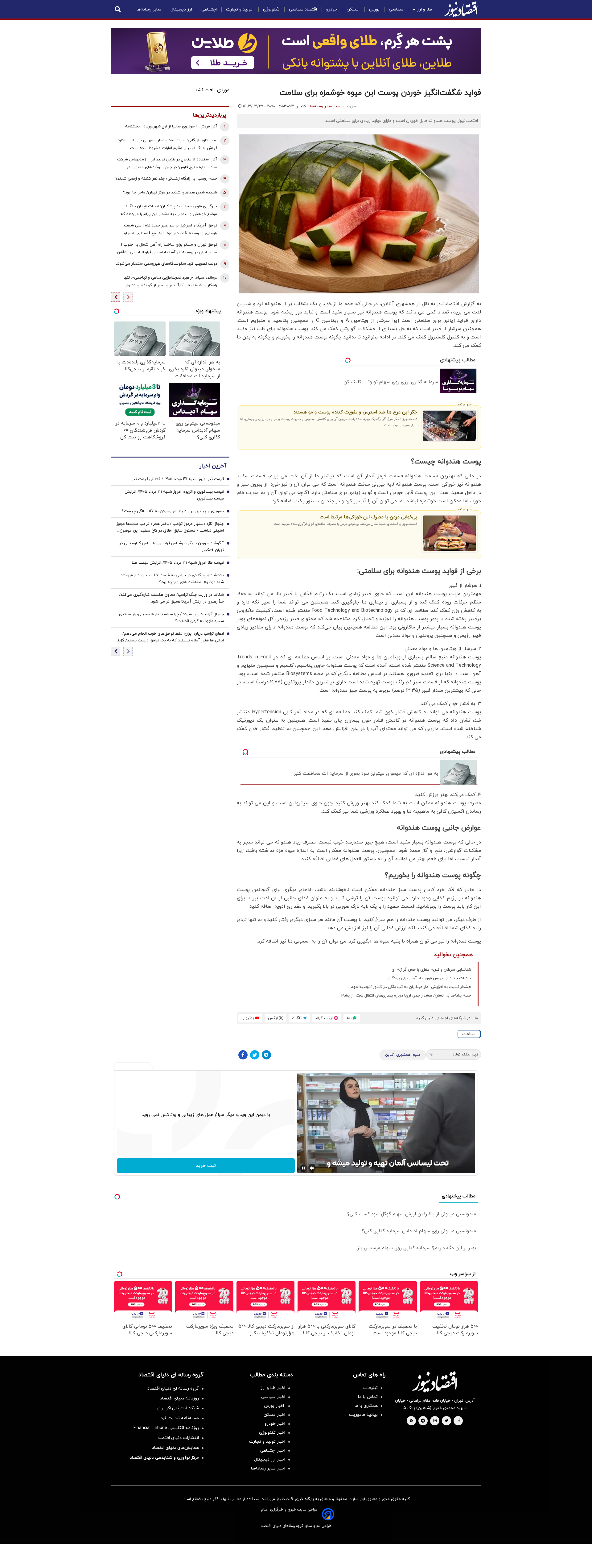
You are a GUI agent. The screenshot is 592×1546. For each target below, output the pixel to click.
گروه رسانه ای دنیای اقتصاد (173, 1388)
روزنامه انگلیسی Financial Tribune (166, 1428)
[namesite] (461, 9)
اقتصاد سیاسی (303, 9)
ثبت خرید (206, 1165)
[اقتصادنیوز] (435, 1382)
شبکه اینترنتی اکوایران (178, 1408)
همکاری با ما (366, 1406)
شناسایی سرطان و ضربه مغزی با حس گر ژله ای (431, 969)
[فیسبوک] (243, 1054)
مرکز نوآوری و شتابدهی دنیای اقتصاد (164, 1458)
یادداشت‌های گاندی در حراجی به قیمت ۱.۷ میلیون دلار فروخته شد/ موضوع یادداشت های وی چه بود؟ (172, 579)
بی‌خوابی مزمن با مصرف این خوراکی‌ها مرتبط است (368, 517)
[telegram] (423, 1421)
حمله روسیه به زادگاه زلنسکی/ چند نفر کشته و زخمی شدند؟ (166, 178)
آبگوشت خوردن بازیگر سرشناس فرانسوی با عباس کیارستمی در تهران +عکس (171, 547)
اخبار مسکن (274, 1415)
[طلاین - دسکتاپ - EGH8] (296, 51)
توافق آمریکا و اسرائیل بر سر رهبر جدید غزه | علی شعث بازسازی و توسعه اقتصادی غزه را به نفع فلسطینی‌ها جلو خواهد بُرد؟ (170, 230)
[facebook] (459, 1421)
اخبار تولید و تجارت (267, 1441)
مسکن (353, 9)
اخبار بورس (274, 1406)
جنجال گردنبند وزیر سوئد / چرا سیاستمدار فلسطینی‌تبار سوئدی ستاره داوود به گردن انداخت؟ (171, 617)
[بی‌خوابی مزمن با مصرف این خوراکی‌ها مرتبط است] (449, 533)
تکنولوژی (271, 9)
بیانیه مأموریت (363, 1415)
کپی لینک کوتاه (465, 1054)
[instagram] (435, 1421)
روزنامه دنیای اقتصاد (179, 1398)
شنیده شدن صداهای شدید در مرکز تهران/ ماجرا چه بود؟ (170, 192)
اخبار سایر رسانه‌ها (325, 106)
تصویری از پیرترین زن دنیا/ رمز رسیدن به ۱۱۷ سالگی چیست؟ (173, 511)
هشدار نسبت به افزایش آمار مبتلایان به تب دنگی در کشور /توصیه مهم (411, 987)
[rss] (411, 1421)
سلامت (468, 1034)
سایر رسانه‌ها (149, 9)
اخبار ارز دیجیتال (269, 1459)
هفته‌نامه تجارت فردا (179, 1418)
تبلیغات (370, 1388)
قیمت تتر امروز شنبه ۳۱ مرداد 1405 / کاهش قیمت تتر (178, 479)
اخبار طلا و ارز (273, 1388)
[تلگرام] (266, 1054)
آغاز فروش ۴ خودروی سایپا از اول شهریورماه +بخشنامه (171, 126)
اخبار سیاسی (273, 1397)
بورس (374, 9)
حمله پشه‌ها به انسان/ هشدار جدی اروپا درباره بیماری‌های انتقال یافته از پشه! (406, 995)
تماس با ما (368, 1397)
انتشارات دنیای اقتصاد (178, 1438)
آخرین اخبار (212, 466)
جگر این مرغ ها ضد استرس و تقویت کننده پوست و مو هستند (355, 412)
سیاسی (396, 9)
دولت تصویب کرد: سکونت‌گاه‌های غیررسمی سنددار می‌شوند (166, 264)
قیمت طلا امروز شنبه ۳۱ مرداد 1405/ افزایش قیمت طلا (178, 563)
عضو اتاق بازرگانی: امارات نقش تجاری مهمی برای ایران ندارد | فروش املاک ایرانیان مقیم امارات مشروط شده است (166, 144)
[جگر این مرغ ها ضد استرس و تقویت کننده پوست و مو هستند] (449, 426)
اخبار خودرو (275, 1424)
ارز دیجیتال (181, 9)
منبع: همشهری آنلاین (402, 1054)
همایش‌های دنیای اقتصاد (175, 1448)
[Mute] (312, 1168)
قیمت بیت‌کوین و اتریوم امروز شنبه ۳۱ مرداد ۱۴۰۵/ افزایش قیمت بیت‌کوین (174, 495)
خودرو (331, 9)
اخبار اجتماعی (272, 1450)
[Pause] (303, 1168)
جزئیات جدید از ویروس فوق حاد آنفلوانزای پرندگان (429, 978)
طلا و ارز (424, 9)
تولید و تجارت (240, 9)
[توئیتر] (254, 1054)
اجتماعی (209, 9)
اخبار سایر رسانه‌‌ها (268, 1468)
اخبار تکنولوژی (272, 1433)
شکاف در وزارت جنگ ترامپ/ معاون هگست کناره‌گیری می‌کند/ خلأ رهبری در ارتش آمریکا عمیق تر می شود (171, 598)
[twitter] (446, 1421)
